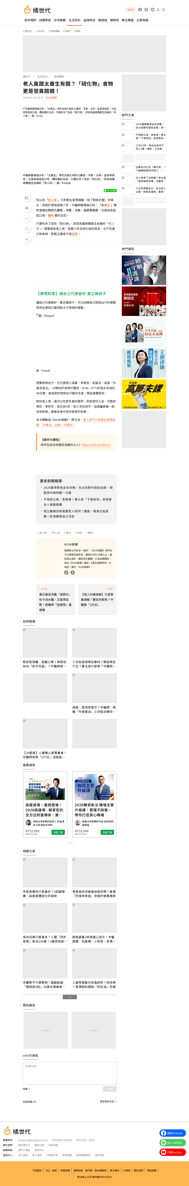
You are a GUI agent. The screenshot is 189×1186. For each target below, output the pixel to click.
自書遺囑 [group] (55, 31)
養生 (68, 532)
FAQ (47, 1170)
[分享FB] (26, 198)
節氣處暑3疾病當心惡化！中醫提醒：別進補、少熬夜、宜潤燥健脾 (94, 939)
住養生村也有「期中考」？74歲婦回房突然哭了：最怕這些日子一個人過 (151, 168)
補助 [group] (67, 31)
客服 (54, 1170)
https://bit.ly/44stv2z (96, 445)
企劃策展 (142, 20)
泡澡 (79, 532)
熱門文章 (128, 115)
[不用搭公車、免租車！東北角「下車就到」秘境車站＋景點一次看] (128, 137)
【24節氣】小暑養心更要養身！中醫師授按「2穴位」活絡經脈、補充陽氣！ (45, 755)
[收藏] (26, 229)
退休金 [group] (41, 31)
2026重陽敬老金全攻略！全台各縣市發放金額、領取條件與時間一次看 (151, 125)
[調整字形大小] (26, 239)
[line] (146, 9)
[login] (158, 9)
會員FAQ (39, 1150)
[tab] (67, 842)
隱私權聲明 (100, 1170)
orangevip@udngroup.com (33, 1140)
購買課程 (130, 9)
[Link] (66, 572)
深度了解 (58, 832)
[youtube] (152, 9)
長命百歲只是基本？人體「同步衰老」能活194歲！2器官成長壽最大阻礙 (45, 939)
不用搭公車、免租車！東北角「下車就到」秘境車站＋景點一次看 (151, 136)
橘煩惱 (102, 20)
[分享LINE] (26, 208)
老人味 (56, 532)
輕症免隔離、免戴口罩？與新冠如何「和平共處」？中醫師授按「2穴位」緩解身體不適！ (44, 664)
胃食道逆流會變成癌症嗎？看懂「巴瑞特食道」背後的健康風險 (94, 893)
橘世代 (27, 76)
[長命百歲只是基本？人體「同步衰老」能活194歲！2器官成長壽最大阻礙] (45, 918)
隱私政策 (99, 1155)
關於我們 (138, 1170)
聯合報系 (114, 1170)
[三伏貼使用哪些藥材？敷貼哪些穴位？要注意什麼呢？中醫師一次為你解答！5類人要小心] (94, 642)
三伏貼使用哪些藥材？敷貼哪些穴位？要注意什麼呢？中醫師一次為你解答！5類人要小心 (94, 664)
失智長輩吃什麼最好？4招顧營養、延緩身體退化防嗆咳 (44, 893)
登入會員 (37, 1155)
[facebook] (140, 9)
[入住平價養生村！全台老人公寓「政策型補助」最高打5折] (128, 191)
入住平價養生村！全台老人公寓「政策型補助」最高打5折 (151, 190)
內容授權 (53, 1145)
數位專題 (128, 20)
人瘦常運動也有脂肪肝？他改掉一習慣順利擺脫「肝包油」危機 (94, 984)
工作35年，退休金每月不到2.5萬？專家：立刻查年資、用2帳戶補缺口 (150, 147)
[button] (163, 9)
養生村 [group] (28, 31)
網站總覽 (152, 1170)
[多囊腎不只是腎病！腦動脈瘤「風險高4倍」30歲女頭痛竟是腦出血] (45, 963)
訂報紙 (126, 1170)
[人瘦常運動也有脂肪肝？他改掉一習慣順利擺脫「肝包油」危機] (94, 963)
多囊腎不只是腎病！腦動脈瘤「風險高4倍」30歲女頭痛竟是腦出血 (44, 984)
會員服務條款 (83, 1155)
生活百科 (74, 20)
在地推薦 (60, 20)
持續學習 (45, 20)
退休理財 (30, 20)
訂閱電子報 (52, 1155)
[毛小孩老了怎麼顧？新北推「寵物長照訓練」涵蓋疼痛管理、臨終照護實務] (128, 180)
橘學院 (114, 20)
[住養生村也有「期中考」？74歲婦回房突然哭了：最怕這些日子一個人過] (128, 169)
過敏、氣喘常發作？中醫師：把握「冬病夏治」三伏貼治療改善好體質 (94, 709)
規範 (25, 1089)
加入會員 (23, 1155)
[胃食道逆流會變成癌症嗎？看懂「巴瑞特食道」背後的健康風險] (94, 872)
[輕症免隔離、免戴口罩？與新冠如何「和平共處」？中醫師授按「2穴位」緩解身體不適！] (45, 642)
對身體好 (59, 76)
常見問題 (67, 1155)
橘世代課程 (24, 1150)
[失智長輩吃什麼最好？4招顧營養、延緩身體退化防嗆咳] (45, 872)
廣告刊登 (39, 1145)
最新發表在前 (107, 1101)
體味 (90, 532)
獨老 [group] (78, 31)
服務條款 (78, 1170)
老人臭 (43, 532)
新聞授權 (65, 1170)
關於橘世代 (24, 1145)
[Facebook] (73, 572)
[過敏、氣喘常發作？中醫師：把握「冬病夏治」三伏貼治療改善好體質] (94, 688)
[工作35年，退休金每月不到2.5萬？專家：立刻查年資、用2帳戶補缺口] (128, 148)
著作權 (88, 1170)
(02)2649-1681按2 (62, 1140)
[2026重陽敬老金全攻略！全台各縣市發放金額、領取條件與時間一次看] (128, 126)
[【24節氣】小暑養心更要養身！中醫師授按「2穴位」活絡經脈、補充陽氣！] (45, 733)
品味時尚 (89, 20)
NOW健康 (51, 97)
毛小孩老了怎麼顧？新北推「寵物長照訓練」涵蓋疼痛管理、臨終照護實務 (151, 179)
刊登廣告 (37, 1170)
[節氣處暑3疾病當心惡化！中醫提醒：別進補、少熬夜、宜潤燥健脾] (94, 918)
